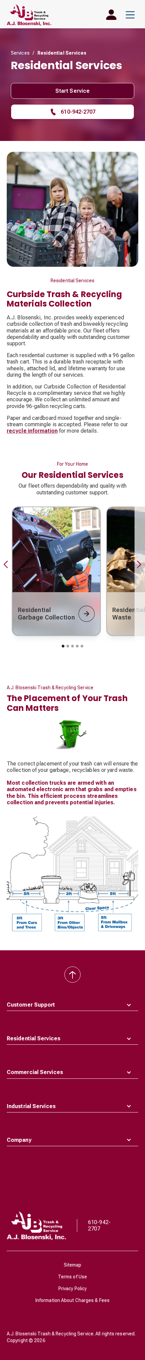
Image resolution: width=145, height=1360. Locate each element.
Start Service (72, 91)
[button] (130, 15)
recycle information (32, 431)
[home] (29, 15)
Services (20, 53)
